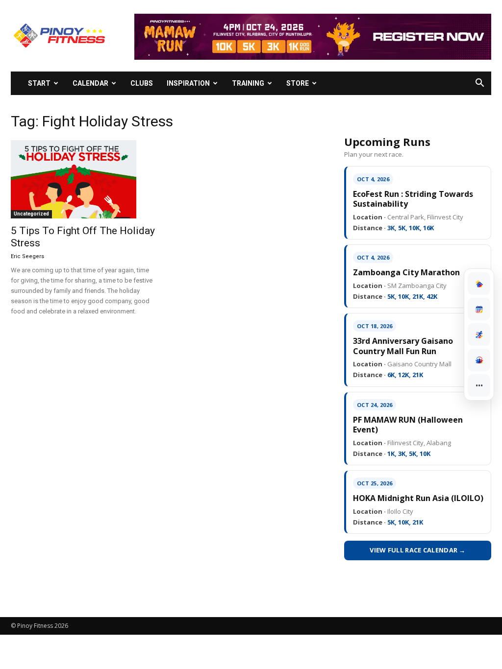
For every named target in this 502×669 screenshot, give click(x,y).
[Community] (479, 360)
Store (297, 83)
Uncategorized (31, 213)
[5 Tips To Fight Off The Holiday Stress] (84, 179)
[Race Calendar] (479, 309)
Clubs (141, 83)
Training (248, 83)
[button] (479, 84)
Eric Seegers (27, 256)
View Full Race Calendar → (418, 550)
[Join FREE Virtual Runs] (479, 334)
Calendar (90, 83)
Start (39, 83)
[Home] (479, 283)
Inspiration (188, 83)
